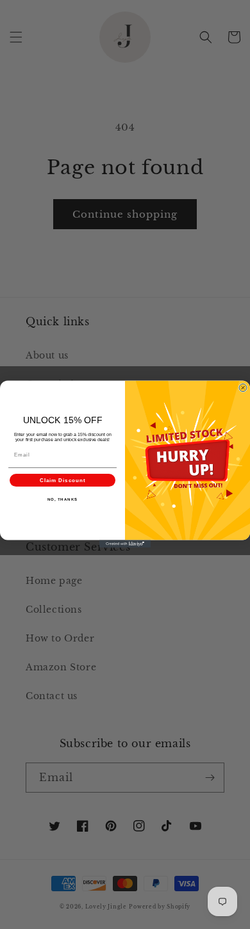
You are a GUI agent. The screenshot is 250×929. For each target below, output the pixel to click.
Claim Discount (63, 480)
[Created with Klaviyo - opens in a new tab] (125, 544)
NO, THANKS (62, 499)
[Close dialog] (243, 388)
